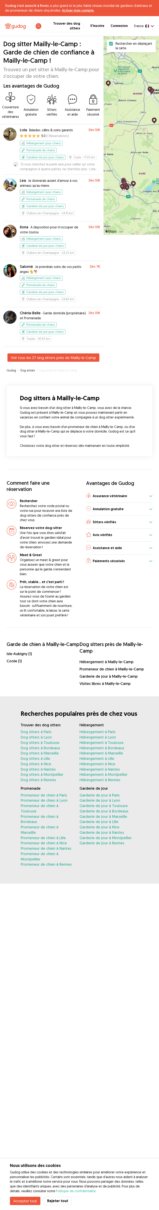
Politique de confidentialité (76, 1191)
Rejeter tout (57, 1200)
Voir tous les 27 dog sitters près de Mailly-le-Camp (53, 357)
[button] (119, 496)
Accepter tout (25, 1201)
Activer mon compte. (78, 10)
